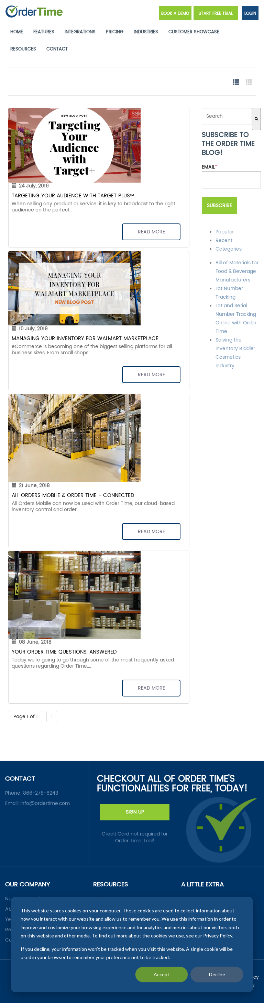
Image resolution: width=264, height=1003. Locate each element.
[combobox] (227, 116)
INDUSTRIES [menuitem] (146, 32)
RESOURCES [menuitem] (23, 49)
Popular (224, 232)
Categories (229, 249)
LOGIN (250, 13)
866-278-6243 (40, 793)
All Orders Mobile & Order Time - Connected (73, 495)
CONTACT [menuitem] (57, 49)
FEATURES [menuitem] (43, 32)
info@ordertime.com (45, 803)
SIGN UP (135, 812)
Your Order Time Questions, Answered (64, 652)
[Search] (256, 119)
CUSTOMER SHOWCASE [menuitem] (193, 32)
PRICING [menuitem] (114, 32)
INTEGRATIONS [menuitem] (80, 32)
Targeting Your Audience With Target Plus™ (73, 196)
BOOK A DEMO (175, 13)
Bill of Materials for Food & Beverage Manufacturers (237, 271)
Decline (217, 974)
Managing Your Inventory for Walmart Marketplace (85, 338)
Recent (224, 240)
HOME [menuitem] (16, 32)
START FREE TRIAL (216, 13)
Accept (161, 974)
